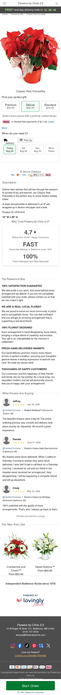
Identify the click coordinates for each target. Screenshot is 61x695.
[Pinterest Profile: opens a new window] (34, 645)
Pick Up (28, 140)
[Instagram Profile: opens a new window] (12, 645)
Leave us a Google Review (30, 655)
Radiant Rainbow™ (33, 410)
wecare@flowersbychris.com (30, 634)
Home (5, 14)
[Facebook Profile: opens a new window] (20, 645)
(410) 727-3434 (30, 631)
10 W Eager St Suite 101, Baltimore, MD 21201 (30, 628)
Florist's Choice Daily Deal (36, 448)
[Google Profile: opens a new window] (41, 645)
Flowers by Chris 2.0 (30, 3)
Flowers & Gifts (17, 14)
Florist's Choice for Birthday (37, 497)
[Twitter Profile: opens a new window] (48, 645)
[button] (54, 688)
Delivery (10, 142)
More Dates (51, 149)
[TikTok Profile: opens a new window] (27, 645)
